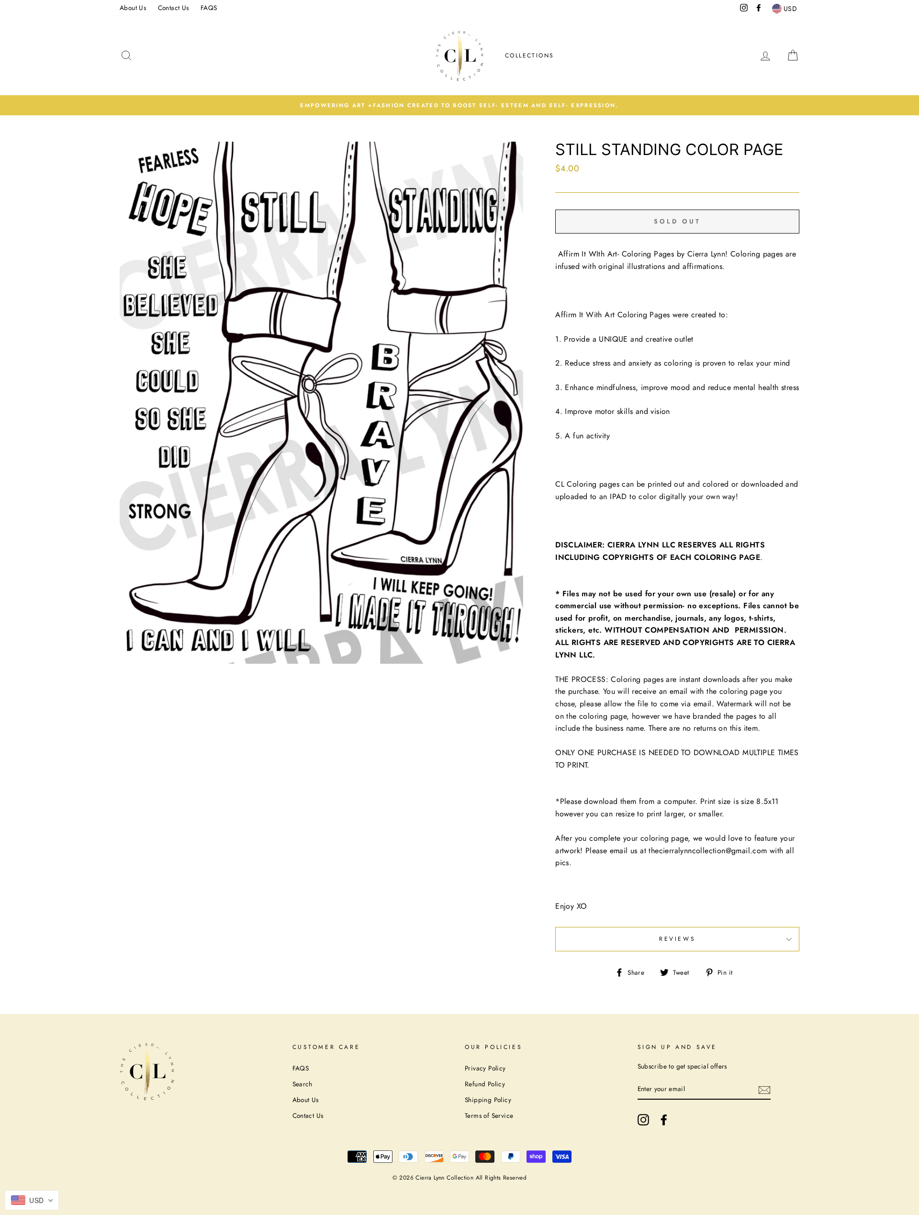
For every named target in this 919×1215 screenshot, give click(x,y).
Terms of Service (489, 1115)
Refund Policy (485, 1084)
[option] (459, 105)
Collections (529, 55)
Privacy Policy (485, 1068)
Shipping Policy (488, 1099)
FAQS (209, 7)
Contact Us (173, 7)
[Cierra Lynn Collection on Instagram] (643, 1120)
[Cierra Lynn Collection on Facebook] (664, 1120)
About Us (133, 7)
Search (302, 1084)
